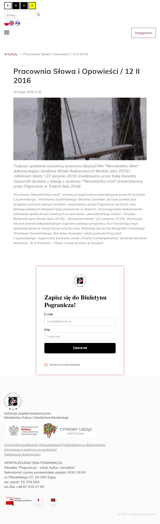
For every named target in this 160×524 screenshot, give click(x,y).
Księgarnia (143, 33)
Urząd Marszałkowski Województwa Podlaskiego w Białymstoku (54, 445)
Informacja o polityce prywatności (30, 449)
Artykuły (11, 54)
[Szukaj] (38, 15)
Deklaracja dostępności (22, 454)
